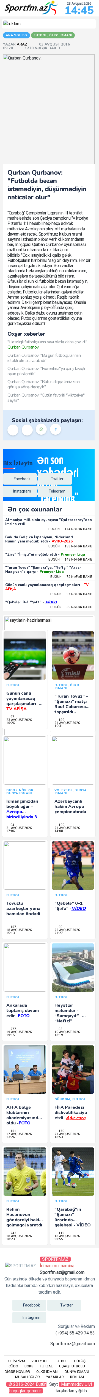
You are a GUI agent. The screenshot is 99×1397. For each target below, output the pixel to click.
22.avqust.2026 (67, 930)
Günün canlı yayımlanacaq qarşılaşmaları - (47, 587)
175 (61, 1131)
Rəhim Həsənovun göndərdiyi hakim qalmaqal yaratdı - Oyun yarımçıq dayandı (24, 1222)
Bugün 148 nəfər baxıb (70, 560)
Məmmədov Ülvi (76, 1384)
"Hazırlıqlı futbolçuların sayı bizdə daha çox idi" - (48, 344)
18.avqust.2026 (19, 930)
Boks (29, 1366)
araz (22, 44)
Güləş (80, 1361)
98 (60, 1029)
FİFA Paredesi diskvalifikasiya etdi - (70, 1112)
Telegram (57, 491)
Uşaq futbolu (72, 1366)
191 (13, 1131)
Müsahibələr (27, 1377)
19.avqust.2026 (19, 1032)
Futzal (46, 1366)
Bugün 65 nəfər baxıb (71, 607)
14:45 (79, 10)
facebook (22, 479)
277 (13, 1029)
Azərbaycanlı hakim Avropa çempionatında (70, 806)
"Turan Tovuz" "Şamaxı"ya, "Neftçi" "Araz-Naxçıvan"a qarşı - (43, 570)
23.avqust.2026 (19, 720)
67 (12, 717)
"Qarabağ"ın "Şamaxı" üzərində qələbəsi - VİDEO (72, 1217)
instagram (22, 491)
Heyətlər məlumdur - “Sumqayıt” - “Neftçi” (68, 1013)
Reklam (77, 1377)
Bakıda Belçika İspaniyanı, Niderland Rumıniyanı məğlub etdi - (39, 539)
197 (13, 927)
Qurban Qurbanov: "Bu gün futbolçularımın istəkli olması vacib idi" (44, 358)
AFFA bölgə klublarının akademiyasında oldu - (23, 1115)
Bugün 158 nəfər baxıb (70, 546)
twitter (57, 479)
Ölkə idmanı (47, 1372)
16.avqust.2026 (67, 1032)
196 (61, 720)
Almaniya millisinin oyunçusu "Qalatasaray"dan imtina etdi (48, 522)
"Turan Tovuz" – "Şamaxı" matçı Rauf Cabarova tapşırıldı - (71, 706)
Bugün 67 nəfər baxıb (71, 594)
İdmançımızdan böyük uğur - (22, 811)
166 (61, 825)
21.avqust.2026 (67, 723)
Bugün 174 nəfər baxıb (70, 529)
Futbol (61, 1361)
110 (61, 1233)
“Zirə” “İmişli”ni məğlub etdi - (45, 554)
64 (12, 825)
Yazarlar (55, 1377)
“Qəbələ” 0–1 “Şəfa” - (31, 602)
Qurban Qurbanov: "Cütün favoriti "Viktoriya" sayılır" (45, 397)
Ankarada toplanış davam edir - (22, 1010)
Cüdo (13, 1366)
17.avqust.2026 (19, 1134)
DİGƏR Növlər (17, 1372)
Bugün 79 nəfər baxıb (71, 577)
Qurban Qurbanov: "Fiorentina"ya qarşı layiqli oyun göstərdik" (46, 371)
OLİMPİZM (16, 1361)
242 (13, 1233)
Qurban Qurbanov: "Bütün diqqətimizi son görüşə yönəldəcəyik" (43, 384)
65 (60, 927)
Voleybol (39, 1361)
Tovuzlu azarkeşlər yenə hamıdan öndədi (23, 908)
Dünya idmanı (77, 1372)
